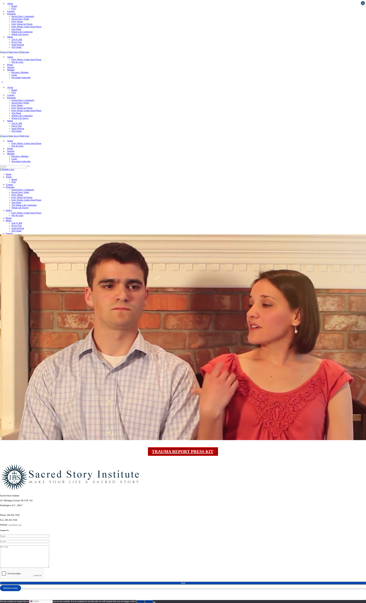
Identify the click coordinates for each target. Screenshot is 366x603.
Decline (149, 601)
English (35, 601)
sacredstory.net (15, 525)
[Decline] (154, 602)
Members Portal (10, 588)
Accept (141, 601)
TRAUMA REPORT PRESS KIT (182, 451)
